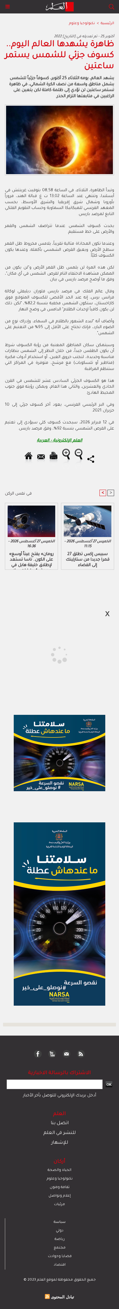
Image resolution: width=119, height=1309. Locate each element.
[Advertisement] (51, 654)
